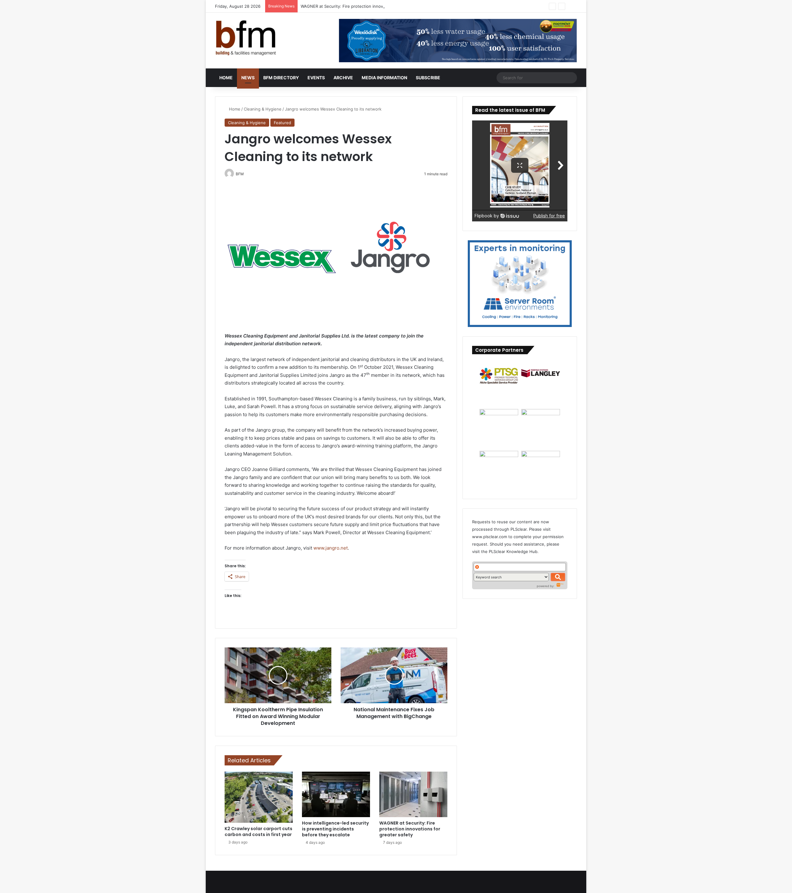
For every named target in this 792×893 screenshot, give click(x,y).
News (248, 77)
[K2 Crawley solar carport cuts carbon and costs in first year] (259, 797)
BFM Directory (281, 77)
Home (226, 77)
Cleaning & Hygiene (263, 109)
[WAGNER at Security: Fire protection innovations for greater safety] (413, 794)
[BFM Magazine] (246, 37)
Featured (282, 122)
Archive (343, 77)
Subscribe (428, 77)
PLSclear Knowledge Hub (513, 551)
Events (316, 77)
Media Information (384, 77)
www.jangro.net (330, 548)
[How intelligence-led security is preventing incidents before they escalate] (336, 794)
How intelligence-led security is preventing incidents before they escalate (335, 829)
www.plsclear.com (489, 536)
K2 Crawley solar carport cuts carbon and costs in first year (258, 831)
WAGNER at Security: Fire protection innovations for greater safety (365, 6)
